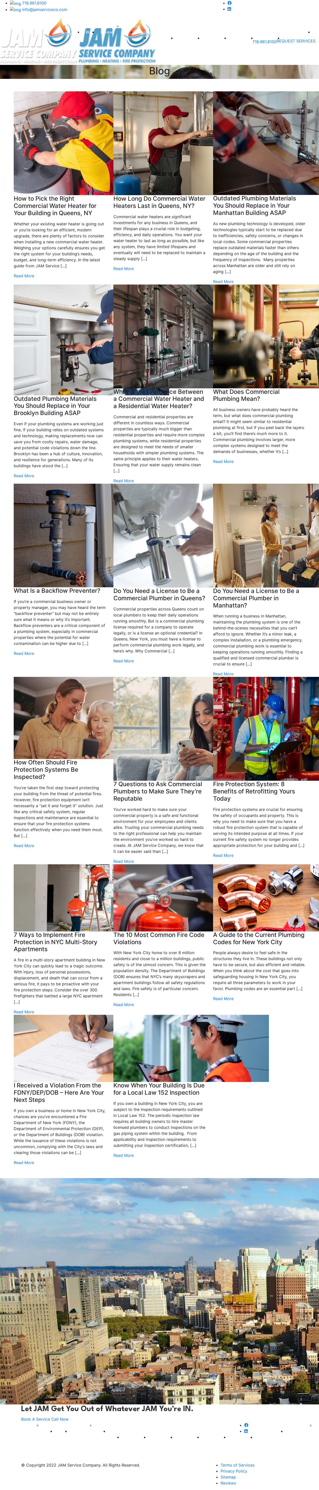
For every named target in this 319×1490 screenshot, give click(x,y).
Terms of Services (237, 1465)
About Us (79, 26)
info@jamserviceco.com (44, 9)
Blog (89, 32)
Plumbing (132, 26)
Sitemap (228, 1477)
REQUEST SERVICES (296, 40)
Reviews (107, 32)
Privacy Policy (234, 1471)
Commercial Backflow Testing (188, 44)
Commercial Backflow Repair (162, 44)
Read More (24, 275)
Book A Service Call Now (45, 1419)
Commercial (148, 32)
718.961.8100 (33, 2)
